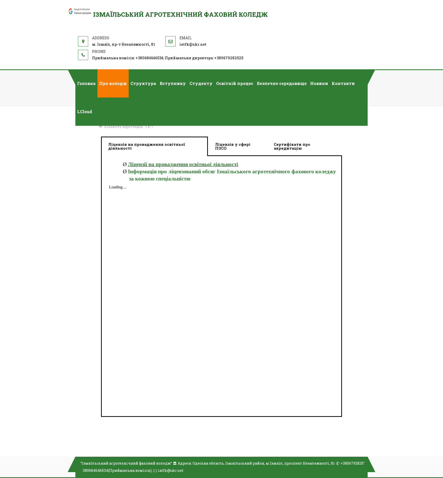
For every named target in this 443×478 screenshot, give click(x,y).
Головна (86, 83)
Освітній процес (234, 83)
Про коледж (113, 83)
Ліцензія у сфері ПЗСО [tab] (232, 146)
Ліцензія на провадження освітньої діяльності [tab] (146, 146)
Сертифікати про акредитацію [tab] (292, 146)
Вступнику (173, 83)
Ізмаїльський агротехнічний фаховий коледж (180, 14)
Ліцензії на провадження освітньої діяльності (183, 164)
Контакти (343, 83)
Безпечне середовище (282, 83)
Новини (319, 83)
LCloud (84, 111)
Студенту (201, 83)
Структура (143, 83)
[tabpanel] (221, 286)
